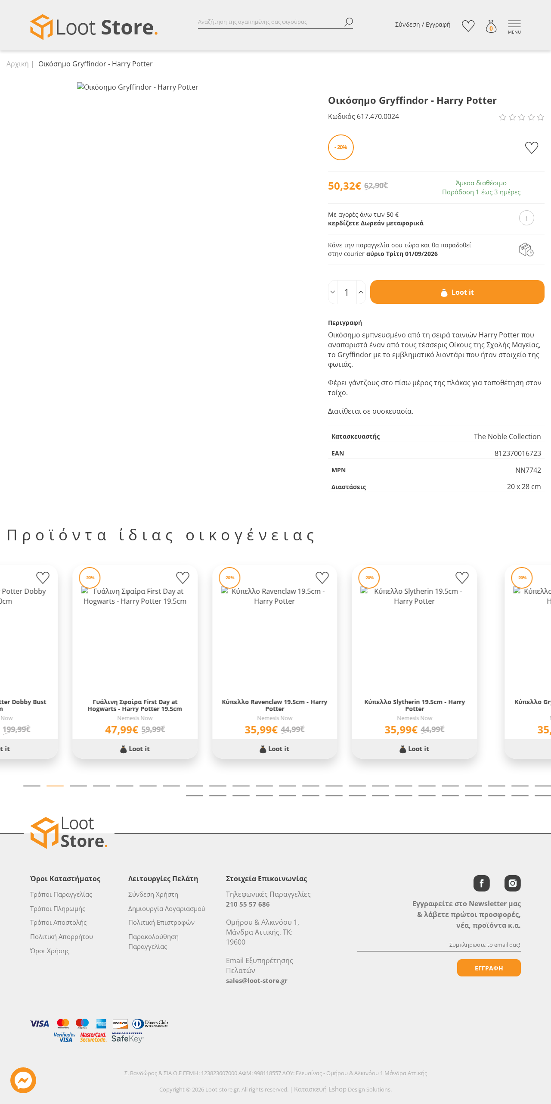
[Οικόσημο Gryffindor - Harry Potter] (137, 86)
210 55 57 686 (248, 904)
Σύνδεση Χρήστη (153, 894)
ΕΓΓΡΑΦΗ (489, 968)
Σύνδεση (407, 24)
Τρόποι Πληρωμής (57, 908)
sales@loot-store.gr (257, 980)
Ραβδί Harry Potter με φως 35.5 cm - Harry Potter (348, 705)
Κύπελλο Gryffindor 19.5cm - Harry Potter (68, 705)
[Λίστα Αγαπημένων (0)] (468, 26)
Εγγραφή (438, 24)
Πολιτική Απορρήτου (61, 936)
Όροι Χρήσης (49, 950)
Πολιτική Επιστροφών (161, 922)
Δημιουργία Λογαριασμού (166, 908)
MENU (514, 32)
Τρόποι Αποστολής (58, 922)
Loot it (462, 292)
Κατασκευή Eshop (320, 1089)
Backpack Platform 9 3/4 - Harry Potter (488, 705)
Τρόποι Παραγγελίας (61, 894)
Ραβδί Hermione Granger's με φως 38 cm (209, 705)
